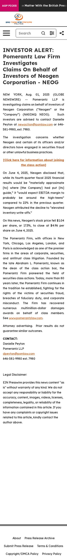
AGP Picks (9, 5)
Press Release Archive (39, 538)
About (17, 538)
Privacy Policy (51, 554)
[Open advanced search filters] (52, 33)
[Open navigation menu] (6, 33)
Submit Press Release (18, 546)
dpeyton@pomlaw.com (19, 353)
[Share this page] (61, 33)
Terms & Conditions (50, 546)
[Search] (43, 33)
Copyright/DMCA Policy (22, 554)
